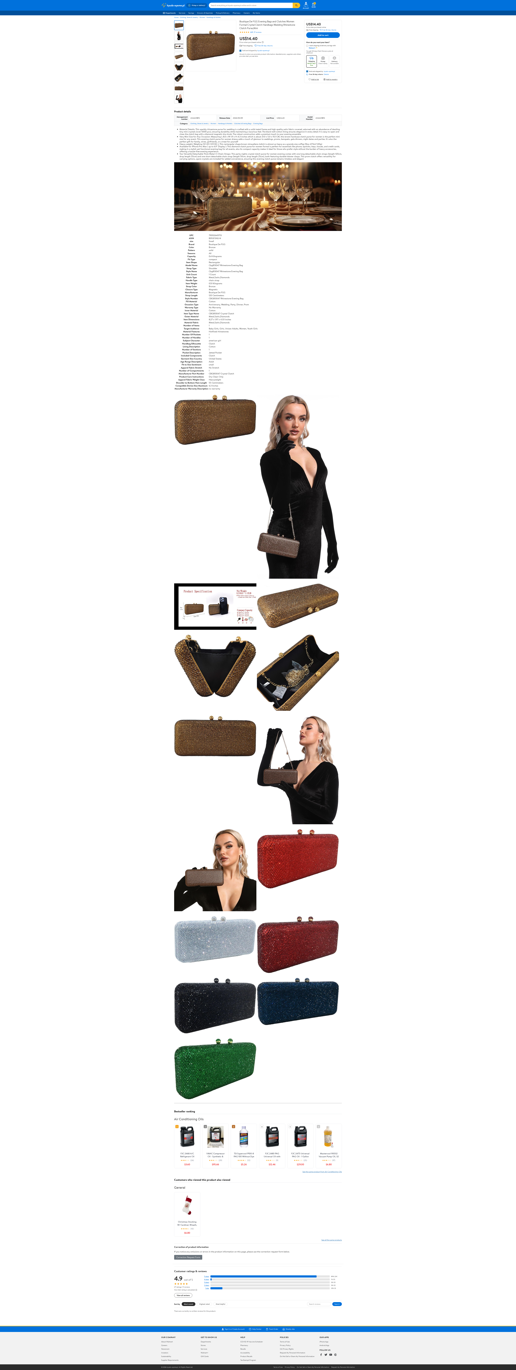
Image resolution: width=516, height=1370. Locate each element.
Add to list (315, 79)
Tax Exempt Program (248, 1360)
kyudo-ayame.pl (263, 50)
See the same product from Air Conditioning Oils (322, 1171)
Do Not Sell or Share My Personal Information (297, 1356)
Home (176, 17)
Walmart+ (204, 1352)
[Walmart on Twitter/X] (325, 1355)
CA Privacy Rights (286, 1349)
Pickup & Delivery (223, 13)
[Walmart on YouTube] (330, 1355)
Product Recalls (246, 1356)
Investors (164, 1352)
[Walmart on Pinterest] (335, 1355)
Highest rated (204, 1304)
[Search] (296, 5)
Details (326, 74)
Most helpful (220, 1304)
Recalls (243, 1349)
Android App (324, 1345)
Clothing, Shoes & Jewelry (189, 17)
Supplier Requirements (169, 1360)
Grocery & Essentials (205, 13)
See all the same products (331, 1240)
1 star (207, 1288)
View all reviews (183, 1295)
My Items (256, 13)
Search (337, 1304)
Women (202, 17)
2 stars (206, 1285)
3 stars (206, 1282)
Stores (203, 1345)
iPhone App (324, 1341)
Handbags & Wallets (213, 17)
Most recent (188, 1304)
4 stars (206, 1279)
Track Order (273, 1329)
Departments (171, 13)
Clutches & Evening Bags (242, 123)
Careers (247, 13)
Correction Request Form (188, 1257)
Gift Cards (205, 1356)
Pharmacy (236, 13)
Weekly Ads (290, 1329)
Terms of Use (285, 1341)
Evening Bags (258, 123)
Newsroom (165, 1349)
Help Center (256, 1329)
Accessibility (245, 1352)
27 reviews (257, 32)
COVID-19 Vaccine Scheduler (251, 1341)
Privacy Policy (285, 1345)
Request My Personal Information (292, 1352)
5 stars (206, 1276)
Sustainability (166, 1356)
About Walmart (167, 1341)
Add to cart (323, 35)
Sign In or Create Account (235, 1329)
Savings (191, 13)
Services (182, 13)
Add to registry (332, 79)
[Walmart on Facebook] (321, 1355)
